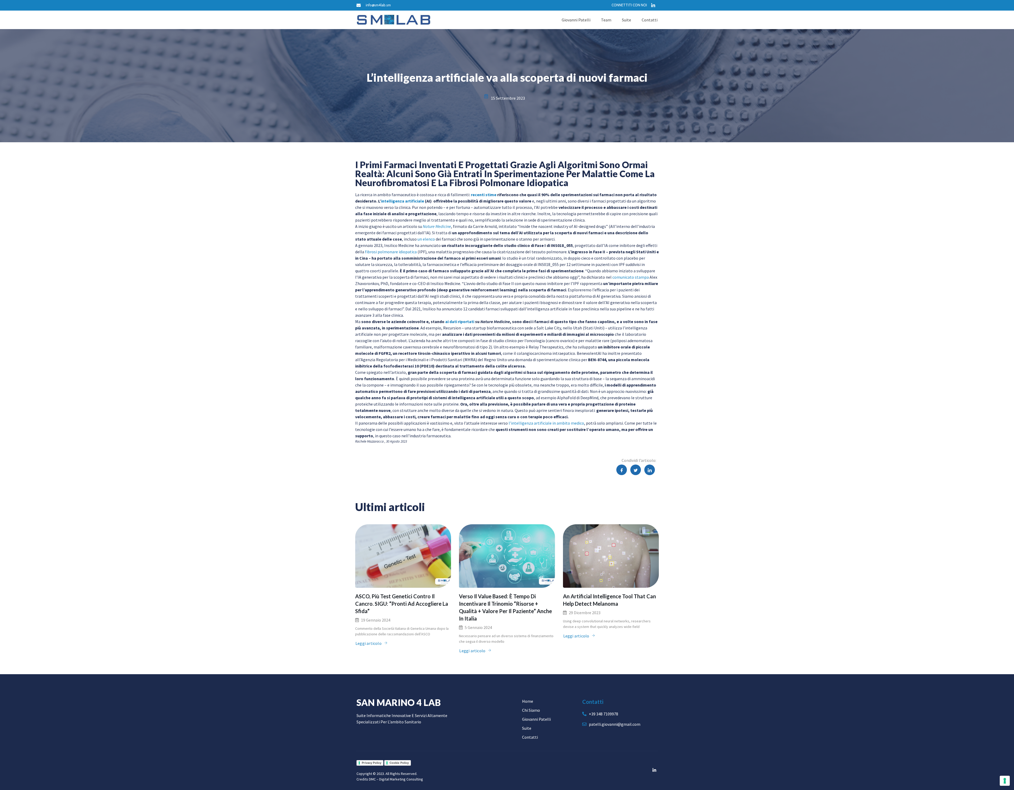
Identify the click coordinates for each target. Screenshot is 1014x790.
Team (606, 19)
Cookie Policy (399, 763)
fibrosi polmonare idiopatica (391, 251)
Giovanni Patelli (576, 19)
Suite (626, 19)
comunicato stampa (630, 277)
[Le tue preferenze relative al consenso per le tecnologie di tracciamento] (1005, 781)
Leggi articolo (368, 643)
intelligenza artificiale (402, 201)
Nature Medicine (437, 226)
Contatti (650, 19)
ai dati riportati (459, 321)
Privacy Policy (371, 763)
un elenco (426, 239)
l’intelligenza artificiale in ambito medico (546, 423)
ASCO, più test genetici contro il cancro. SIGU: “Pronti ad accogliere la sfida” (401, 603)
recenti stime (483, 194)
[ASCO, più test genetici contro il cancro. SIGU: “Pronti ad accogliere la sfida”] (403, 556)
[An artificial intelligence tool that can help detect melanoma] (611, 556)
